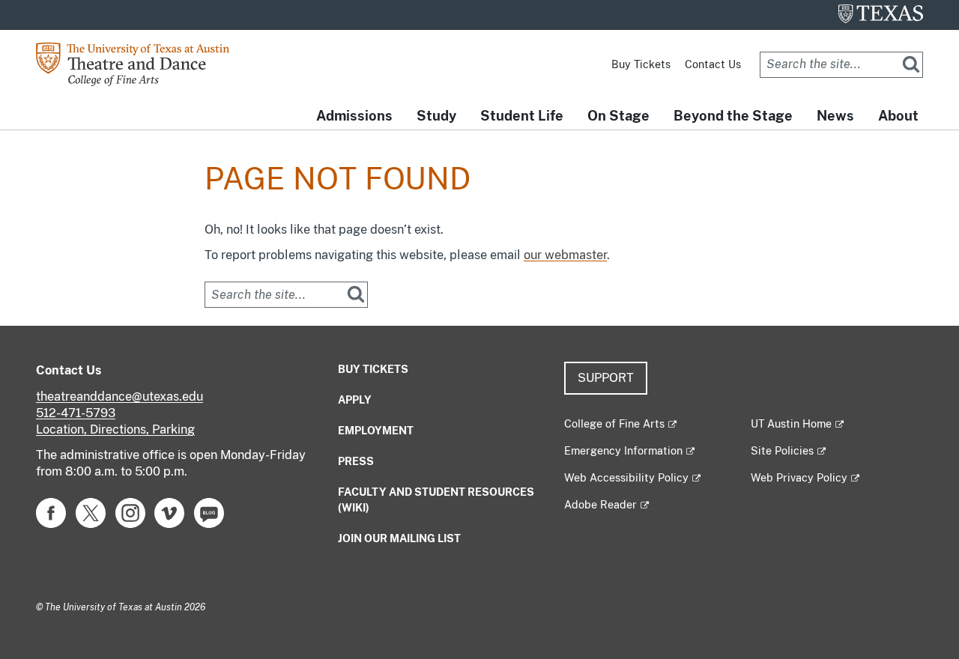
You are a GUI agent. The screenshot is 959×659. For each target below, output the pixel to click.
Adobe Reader (600, 505)
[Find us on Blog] (209, 512)
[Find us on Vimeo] (169, 512)
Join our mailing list (399, 538)
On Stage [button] (618, 116)
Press (356, 461)
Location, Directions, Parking (115, 429)
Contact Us (713, 64)
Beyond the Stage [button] (733, 116)
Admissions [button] (354, 116)
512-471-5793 (75, 413)
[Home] (144, 63)
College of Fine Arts (614, 424)
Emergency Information (623, 451)
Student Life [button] (521, 116)
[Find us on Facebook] (51, 512)
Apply (355, 400)
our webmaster (565, 255)
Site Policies (782, 451)
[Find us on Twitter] (91, 512)
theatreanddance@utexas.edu (119, 396)
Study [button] (436, 116)
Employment (376, 431)
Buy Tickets (641, 64)
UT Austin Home (791, 424)
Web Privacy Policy (799, 478)
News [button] (835, 116)
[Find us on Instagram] (130, 512)
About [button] (898, 116)
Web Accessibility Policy (626, 478)
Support (606, 378)
